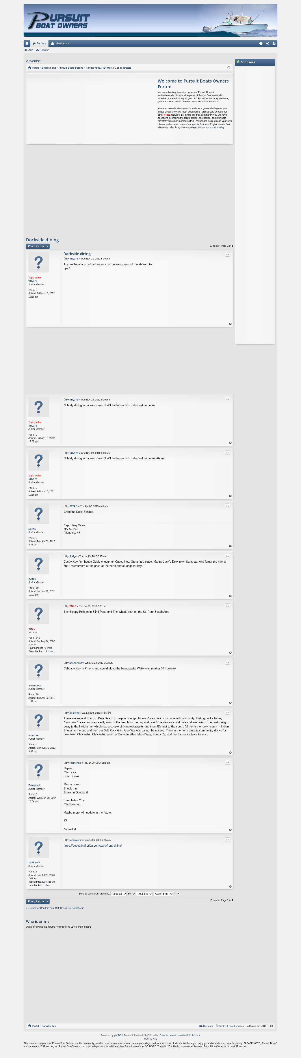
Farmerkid (34, 785)
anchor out (34, 685)
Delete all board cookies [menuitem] (231, 1026)
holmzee (33, 735)
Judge (32, 578)
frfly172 (32, 281)
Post (36, 246)
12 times (49, 651)
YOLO (31, 629)
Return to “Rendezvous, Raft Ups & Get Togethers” (56, 908)
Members (61, 43)
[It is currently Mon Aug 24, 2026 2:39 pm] (228, 67)
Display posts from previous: (94, 893)
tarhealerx (34, 862)
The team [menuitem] (208, 1026)
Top (230, 324)
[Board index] (59, 20)
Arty (155, 1038)
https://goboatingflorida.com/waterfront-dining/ (93, 845)
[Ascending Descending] (164, 893)
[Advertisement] (68, 109)
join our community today (211, 127)
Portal (35, 67)
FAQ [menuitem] (262, 44)
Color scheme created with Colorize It (180, 1035)
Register (44, 50)
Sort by (132, 893)
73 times (47, 647)
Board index (49, 1026)
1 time (46, 885)
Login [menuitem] (268, 44)
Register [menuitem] (275, 44)
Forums (41, 43)
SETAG (32, 529)
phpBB (117, 1035)
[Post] (65, 258)
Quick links (27, 44)
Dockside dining (42, 240)
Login (30, 50)
